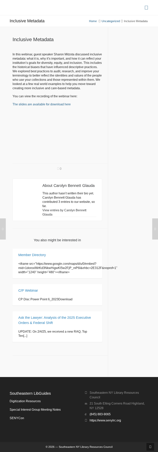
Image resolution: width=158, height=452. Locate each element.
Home (93, 21)
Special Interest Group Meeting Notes (35, 409)
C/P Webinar (28, 290)
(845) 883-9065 (100, 414)
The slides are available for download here (42, 104)
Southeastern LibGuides (30, 393)
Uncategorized (111, 21)
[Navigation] (146, 7)
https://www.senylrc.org (105, 420)
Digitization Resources (25, 401)
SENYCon (17, 418)
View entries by (64, 212)
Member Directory (32, 255)
